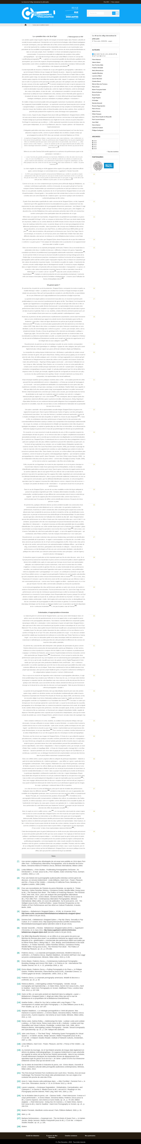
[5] (56, 163)
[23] (82, 777)
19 (94, 344)
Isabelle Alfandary (97, 73)
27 (94, 537)
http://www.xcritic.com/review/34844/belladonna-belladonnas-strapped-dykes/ (51, 913)
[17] (71, 575)
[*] (18, 861)
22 (94, 409)
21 (94, 380)
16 (94, 288)
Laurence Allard (97, 76)
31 (94, 646)
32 (94, 675)
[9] (55, 270)
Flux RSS (106, 2)
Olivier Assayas (96, 114)
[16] (72, 528)
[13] (66, 339)
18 (94, 317)
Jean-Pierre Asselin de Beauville (102, 117)
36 (94, 759)
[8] (84, 251)
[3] (48, 83)
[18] (50, 605)
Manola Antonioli (97, 103)
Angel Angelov (96, 97)
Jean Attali (95, 122)
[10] (33, 273)
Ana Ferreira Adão (97, 65)
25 (94, 489)
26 (94, 505)
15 (94, 248)
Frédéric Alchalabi (97, 67)
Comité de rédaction (32, 1135)
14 (94, 239)
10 (94, 174)
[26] (66, 807)
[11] (62, 278)
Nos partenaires (90, 1135)
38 (94, 811)
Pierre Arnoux (96, 108)
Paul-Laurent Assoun (98, 119)
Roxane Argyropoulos (98, 106)
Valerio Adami (96, 62)
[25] (67, 795)
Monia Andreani (97, 92)
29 (94, 587)
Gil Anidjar (95, 100)
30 (94, 616)
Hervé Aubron (96, 125)
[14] (55, 395)
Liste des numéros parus (41, 25)
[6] (72, 179)
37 (94, 788)
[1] (40, 58)
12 (94, 201)
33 (94, 691)
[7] (27, 230)
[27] (52, 810)
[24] (48, 790)
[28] (73, 827)
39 (94, 831)
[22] (51, 729)
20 (94, 352)
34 (94, 721)
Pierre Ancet (95, 86)
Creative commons (71, 1135)
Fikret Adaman (96, 59)
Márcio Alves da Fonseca (99, 84)
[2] (68, 65)
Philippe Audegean (97, 130)
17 (94, 299)
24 (94, 464)
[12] (33, 323)
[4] (58, 146)
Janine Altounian (97, 78)
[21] (68, 699)
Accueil (25, 24)
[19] (75, 605)
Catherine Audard (97, 127)
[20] (49, 654)
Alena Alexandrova (97, 70)
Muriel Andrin (96, 95)
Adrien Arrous (96, 111)
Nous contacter (115, 2)
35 (94, 736)
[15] (79, 415)
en (117, 13)
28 (94, 557)
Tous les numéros (112, 151)
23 (94, 432)
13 (94, 217)
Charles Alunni (96, 81)
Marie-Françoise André (99, 89)
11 (94, 184)
